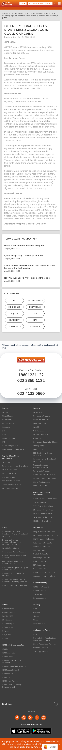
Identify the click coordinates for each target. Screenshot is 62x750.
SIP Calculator (39, 565)
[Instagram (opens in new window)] (23, 717)
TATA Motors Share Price (43, 517)
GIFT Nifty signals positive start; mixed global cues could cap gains (30, 17)
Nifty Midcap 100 (9, 623)
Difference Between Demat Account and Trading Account (14, 580)
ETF (35, 313)
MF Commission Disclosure (44, 478)
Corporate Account (41, 598)
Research (35, 326)
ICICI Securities (8, 656)
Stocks (5, 412)
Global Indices (8, 609)
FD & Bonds (14, 307)
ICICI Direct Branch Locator (44, 474)
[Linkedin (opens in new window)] (37, 717)
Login (23, 4)
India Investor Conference (13, 449)
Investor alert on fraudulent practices (44, 460)
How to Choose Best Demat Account (14, 556)
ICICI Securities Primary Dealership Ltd (11, 686)
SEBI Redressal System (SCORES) (43, 454)
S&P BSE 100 (7, 616)
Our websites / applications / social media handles (45, 639)
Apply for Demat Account (40, 4)
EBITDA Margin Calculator (44, 539)
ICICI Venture (7, 673)
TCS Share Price (39, 502)
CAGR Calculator (40, 569)
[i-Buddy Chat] (50, 744)
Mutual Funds (35, 300)
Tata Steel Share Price (11, 484)
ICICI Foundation (9, 653)
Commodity (14, 326)
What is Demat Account (12, 548)
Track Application (40, 651)
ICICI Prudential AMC (10, 670)
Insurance (6, 427)
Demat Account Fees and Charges (13, 574)
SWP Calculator (39, 561)
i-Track (35, 634)
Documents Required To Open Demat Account (15, 568)
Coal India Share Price (42, 513)
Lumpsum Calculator (41, 546)
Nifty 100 (5, 631)
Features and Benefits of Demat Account (12, 562)
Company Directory (10, 488)
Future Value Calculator (43, 543)
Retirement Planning (41, 416)
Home (5, 13)
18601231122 (31, 375)
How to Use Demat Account (14, 552)
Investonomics (39, 623)
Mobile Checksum (40, 648)
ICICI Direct (6, 677)
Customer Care (39, 423)
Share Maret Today (21, 13)
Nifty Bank (6, 634)
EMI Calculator (39, 550)
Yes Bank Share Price (11, 481)
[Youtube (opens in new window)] (43, 717)
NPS (35, 320)
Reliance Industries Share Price (15, 466)
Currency (14, 320)
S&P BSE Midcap (9, 612)
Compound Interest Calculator (45, 535)
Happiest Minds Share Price (45, 499)
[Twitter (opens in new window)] (30, 717)
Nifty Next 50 (7, 627)
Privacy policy (38, 445)
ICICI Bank (6, 649)
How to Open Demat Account (14, 585)
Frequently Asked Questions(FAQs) (40, 466)
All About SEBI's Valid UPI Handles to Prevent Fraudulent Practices (15, 534)
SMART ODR (38, 449)
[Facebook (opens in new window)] (17, 717)
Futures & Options (9, 438)
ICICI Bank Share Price (42, 521)
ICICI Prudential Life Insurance (14, 666)
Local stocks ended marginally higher (24, 245)
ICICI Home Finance (10, 681)
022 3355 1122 (31, 380)
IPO (14, 300)
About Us (37, 438)
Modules (37, 620)
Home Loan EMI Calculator (44, 572)
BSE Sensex (7, 620)
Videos (36, 616)
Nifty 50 (5, 638)
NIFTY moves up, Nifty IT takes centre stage (27, 278)
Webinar (36, 612)
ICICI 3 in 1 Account (41, 587)
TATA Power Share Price (43, 506)
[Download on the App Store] (21, 731)
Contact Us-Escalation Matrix (45, 442)
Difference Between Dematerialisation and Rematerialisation (11, 542)
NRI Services (38, 431)
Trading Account (40, 594)
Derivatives (35, 307)
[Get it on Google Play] (41, 731)
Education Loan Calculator (44, 576)
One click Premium (41, 420)
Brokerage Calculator (42, 557)
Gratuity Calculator (41, 554)
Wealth (36, 427)
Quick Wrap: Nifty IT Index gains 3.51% (23, 255)
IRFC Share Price (9, 473)
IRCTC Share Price (9, 470)
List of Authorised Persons (44, 644)
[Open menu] (59, 3)
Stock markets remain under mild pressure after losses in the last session (29, 266)
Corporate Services (41, 434)
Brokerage (37, 412)
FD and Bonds (8, 423)
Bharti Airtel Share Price (43, 510)
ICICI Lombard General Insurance (11, 661)
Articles (36, 609)
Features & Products (41, 471)
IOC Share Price (8, 477)
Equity (14, 313)
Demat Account (39, 590)
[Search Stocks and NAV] (55, 3)
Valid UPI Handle (40, 486)
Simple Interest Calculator (44, 532)
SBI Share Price (8, 462)
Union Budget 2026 (10, 445)
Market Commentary (43, 13)
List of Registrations (41, 482)
